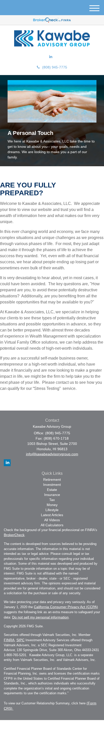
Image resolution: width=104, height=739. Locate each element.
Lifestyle (52, 510)
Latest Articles (52, 515)
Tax (52, 500)
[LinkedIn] (50, 56)
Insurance (52, 495)
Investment (52, 485)
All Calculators (52, 525)
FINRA (9, 640)
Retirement (52, 480)
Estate (52, 490)
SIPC (20, 640)
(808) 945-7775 (54, 67)
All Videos (52, 520)
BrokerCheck (14, 535)
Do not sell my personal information (40, 617)
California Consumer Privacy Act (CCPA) (66, 607)
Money (52, 505)
